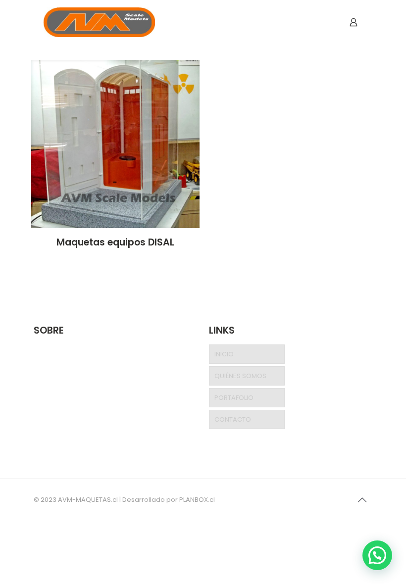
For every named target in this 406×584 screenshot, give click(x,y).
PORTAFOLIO (234, 397)
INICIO (224, 354)
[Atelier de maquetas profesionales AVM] (99, 22)
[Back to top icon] (362, 499)
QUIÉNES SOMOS (240, 376)
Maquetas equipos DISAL (115, 242)
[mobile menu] (318, 22)
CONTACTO (232, 419)
